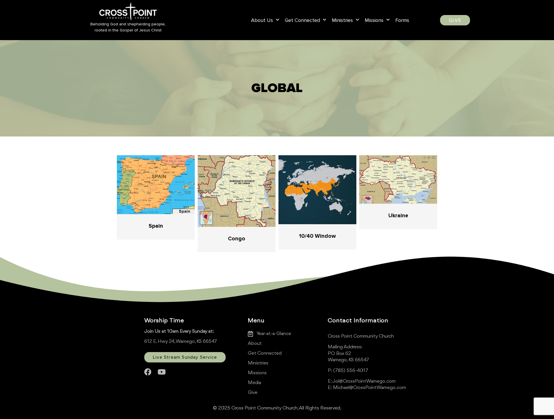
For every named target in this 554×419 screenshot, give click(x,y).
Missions (374, 20)
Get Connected (302, 20)
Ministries (342, 20)
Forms (402, 20)
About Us (262, 20)
